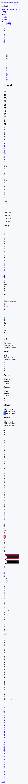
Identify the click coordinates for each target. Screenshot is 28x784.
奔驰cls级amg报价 (4, 734)
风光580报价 (4, 766)
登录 (6, 6)
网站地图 (3, 782)
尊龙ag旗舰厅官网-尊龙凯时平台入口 (10, 2)
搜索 (15, 4)
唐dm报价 (4, 749)
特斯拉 (4, 41)
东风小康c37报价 (4, 776)
